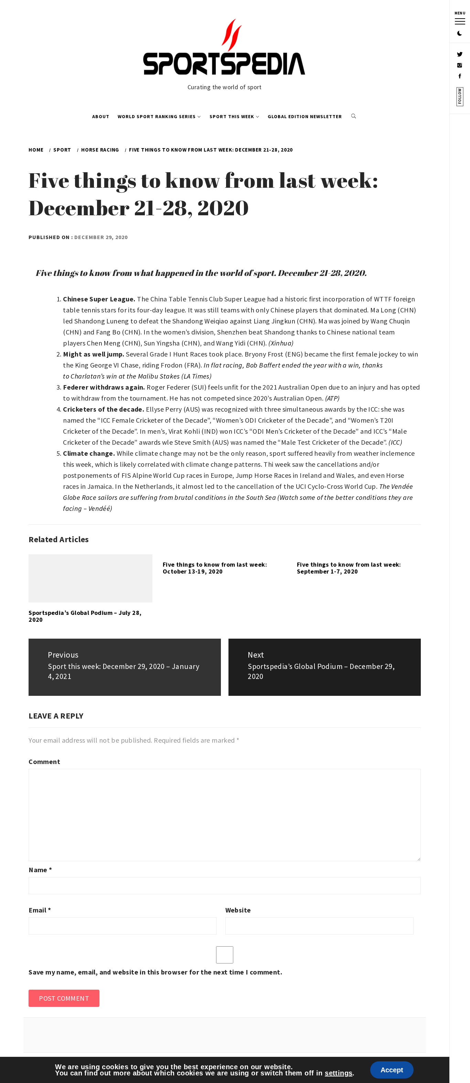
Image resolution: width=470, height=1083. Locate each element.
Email (40, 910)
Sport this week (232, 116)
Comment (44, 761)
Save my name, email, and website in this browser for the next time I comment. (155, 972)
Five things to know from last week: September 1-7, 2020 (349, 567)
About (100, 116)
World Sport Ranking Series (157, 116)
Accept (392, 1070)
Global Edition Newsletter (305, 116)
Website (238, 910)
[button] (459, 34)
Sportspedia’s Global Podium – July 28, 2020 (85, 616)
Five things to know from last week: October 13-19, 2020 (215, 567)
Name (40, 869)
